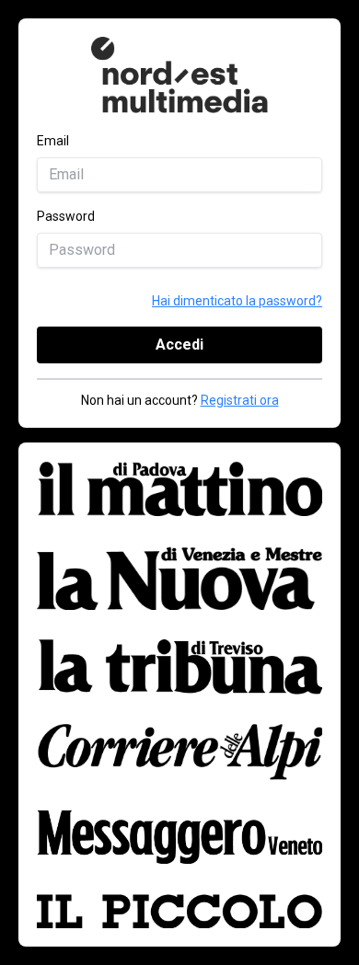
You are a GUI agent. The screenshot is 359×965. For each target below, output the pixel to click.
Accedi (179, 344)
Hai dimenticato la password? (237, 300)
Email (53, 140)
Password (66, 216)
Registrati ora (240, 400)
